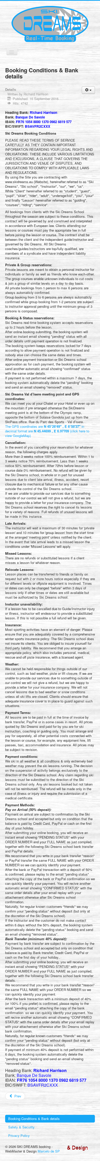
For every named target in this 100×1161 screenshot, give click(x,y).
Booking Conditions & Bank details (34, 1118)
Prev (17, 1096)
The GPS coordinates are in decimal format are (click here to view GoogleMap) (47, 431)
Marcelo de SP (49, 1151)
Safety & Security (21, 1127)
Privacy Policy (19, 1135)
